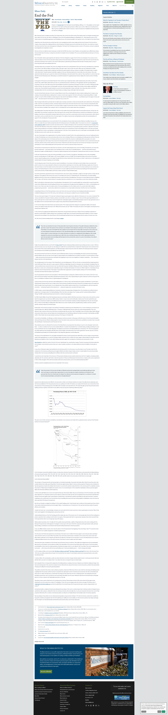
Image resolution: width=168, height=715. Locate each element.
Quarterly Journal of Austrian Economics (43, 691)
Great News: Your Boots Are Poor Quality (113, 72)
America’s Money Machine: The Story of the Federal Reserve (56, 624)
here (61, 30)
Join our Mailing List (89, 702)
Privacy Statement (64, 708)
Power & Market (112, 74)
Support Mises (129, 1)
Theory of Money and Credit (77, 551)
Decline (159, 711)
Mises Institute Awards (65, 696)
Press (107, 5)
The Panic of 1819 (48, 615)
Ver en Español (65, 1)
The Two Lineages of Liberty (110, 45)
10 (35, 631)
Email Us (87, 700)
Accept (163, 711)
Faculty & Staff (63, 700)
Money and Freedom (49, 622)
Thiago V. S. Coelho (118, 35)
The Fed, (72, 19)
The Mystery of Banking (62, 609)
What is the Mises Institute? (66, 687)
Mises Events (62, 693)
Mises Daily (40, 11)
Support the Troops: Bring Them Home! (113, 108)
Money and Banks (78, 19)
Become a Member (46, 671)
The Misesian (37, 700)
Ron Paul (65, 22)
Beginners (100, 5)
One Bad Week (106, 96)
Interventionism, (58, 19)
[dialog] (153, 708)
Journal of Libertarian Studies (41, 693)
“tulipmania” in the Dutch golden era (42, 584)
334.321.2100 (91, 695)
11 (89, 528)
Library (70, 5)
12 (35, 635)
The (70, 551)
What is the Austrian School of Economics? (44, 689)
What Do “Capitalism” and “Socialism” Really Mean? (116, 20)
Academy (92, 5)
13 (38, 585)
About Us (115, 5)
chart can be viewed (44, 631)
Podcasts (78, 5)
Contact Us (62, 710)
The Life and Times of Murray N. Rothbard (113, 59)
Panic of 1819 (59, 245)
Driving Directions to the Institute (67, 689)
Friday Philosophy (113, 61)
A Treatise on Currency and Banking (51, 613)
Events (84, 5)
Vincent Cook (117, 22)
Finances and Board (64, 702)
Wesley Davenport (121, 74)
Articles (63, 5)
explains (62, 218)
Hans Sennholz (38, 342)
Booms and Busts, (66, 19)
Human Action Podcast (40, 698)
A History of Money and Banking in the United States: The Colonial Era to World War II (54, 618)
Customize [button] (144, 711)
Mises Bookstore (63, 698)
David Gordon (120, 61)
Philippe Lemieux (117, 47)
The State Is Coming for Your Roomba (112, 33)
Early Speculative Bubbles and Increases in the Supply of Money (56, 637)
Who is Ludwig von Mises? (40, 687)
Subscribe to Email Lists (65, 704)
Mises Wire (111, 22)
